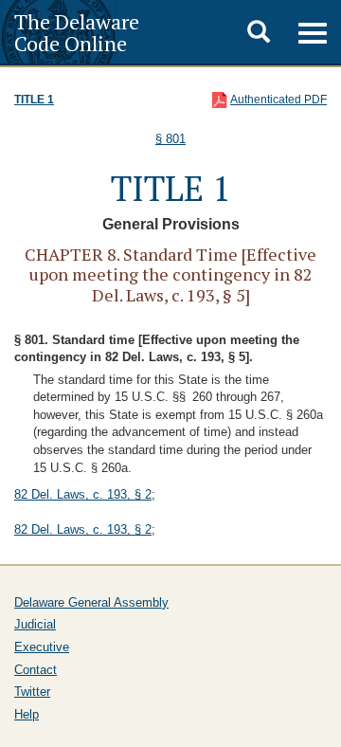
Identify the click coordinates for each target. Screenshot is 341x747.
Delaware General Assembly (91, 602)
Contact (35, 670)
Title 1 (34, 99)
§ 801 (170, 139)
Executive (41, 647)
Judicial (35, 624)
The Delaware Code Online (76, 32)
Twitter (32, 691)
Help (26, 714)
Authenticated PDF (278, 99)
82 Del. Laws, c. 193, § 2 (83, 494)
